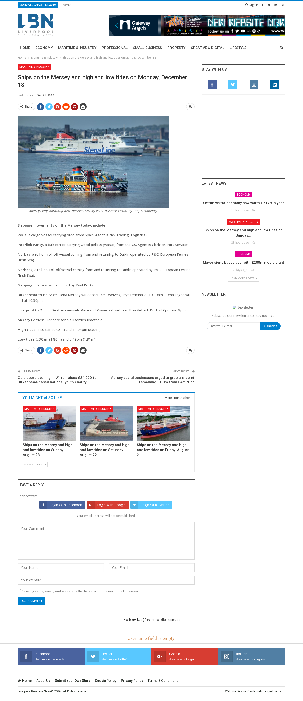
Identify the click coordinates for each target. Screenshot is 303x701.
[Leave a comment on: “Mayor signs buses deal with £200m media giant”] (252, 270)
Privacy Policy (132, 681)
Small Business (147, 48)
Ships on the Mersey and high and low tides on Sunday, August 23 (47, 450)
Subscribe (270, 326)
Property (176, 48)
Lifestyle (238, 48)
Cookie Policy (105, 681)
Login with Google (111, 505)
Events (66, 5)
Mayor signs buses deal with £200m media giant (243, 262)
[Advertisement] (243, 136)
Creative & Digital (207, 48)
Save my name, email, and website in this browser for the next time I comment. (81, 591)
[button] (197, 25)
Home (25, 48)
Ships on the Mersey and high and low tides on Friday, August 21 (163, 450)
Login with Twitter (155, 505)
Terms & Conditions (163, 681)
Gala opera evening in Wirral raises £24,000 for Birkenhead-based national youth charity (58, 380)
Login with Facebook (65, 505)
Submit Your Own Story (72, 681)
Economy (44, 48)
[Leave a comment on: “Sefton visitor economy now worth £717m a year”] (254, 210)
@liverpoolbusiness (161, 619)
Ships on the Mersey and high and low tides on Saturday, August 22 (104, 450)
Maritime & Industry (77, 48)
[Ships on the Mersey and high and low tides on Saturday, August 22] (106, 423)
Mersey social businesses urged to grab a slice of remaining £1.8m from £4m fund (152, 380)
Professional (115, 48)
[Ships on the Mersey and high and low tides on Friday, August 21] (163, 423)
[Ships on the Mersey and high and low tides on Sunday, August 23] (49, 423)
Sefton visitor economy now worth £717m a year (243, 203)
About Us (43, 681)
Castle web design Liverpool (266, 691)
